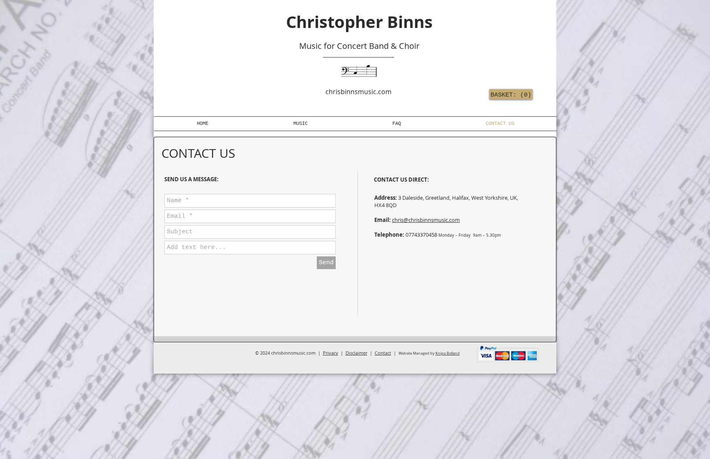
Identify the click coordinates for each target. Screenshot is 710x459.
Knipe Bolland (448, 353)
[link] (509, 94)
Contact (383, 353)
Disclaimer (356, 353)
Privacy (330, 353)
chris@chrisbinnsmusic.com (426, 220)
